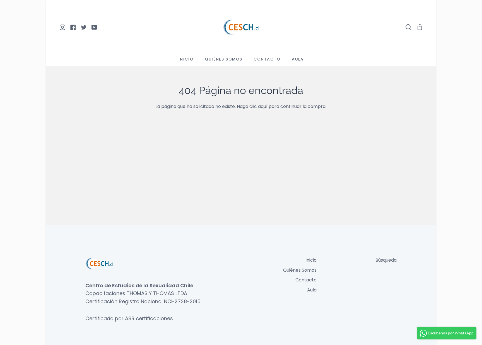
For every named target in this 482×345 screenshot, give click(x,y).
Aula (312, 290)
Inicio (311, 260)
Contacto (306, 280)
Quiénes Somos (300, 270)
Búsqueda (386, 260)
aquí (262, 106)
